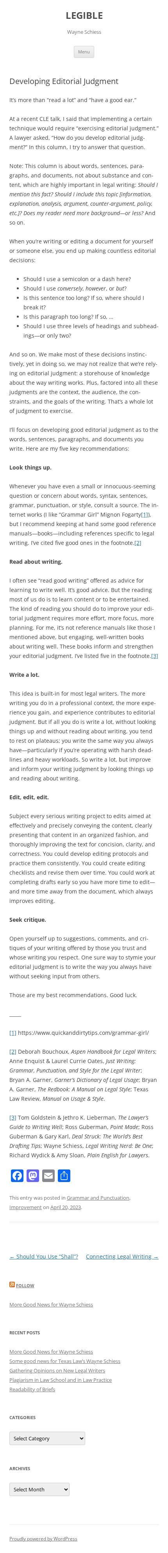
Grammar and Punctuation (98, 1197)
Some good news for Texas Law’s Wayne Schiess (64, 1361)
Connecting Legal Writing (122, 1256)
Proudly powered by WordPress (43, 1538)
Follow (25, 1285)
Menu (84, 52)
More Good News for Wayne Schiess (51, 1304)
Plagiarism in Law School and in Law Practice (60, 1379)
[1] (144, 514)
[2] (137, 542)
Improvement (25, 1207)
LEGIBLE (84, 15)
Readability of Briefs (32, 1389)
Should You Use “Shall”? (43, 1256)
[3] (154, 656)
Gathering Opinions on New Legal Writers (57, 1370)
